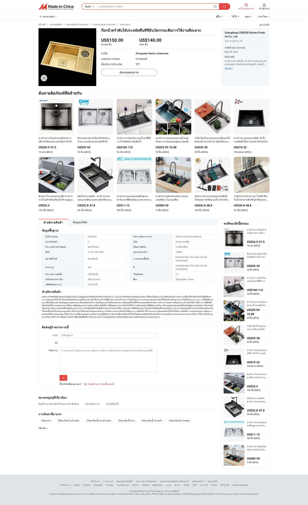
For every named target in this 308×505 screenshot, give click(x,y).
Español (86, 485)
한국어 (177, 485)
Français (109, 485)
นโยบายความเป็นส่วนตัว (146, 481)
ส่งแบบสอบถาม (129, 72)
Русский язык (123, 485)
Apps (247, 16)
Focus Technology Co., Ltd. (156, 491)
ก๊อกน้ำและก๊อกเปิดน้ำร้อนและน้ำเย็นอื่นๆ (58, 403)
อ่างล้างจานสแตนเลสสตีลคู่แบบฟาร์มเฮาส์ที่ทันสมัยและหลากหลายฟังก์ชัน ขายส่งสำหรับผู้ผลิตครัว (257, 424)
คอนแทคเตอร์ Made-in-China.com (174, 481)
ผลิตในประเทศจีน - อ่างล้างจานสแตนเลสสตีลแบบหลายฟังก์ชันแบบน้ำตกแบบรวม (257, 400)
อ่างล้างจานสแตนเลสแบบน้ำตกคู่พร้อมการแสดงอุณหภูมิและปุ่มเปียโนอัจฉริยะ (257, 303)
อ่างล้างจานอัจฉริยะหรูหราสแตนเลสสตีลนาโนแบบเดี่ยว (257, 448)
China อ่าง (46, 420)
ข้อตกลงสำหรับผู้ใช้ (124, 481)
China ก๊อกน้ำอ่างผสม (179, 420)
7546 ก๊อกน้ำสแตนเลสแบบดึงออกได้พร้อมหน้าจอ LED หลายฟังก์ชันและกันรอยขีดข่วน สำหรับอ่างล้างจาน (257, 327)
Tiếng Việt (224, 485)
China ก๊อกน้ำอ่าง (126, 420)
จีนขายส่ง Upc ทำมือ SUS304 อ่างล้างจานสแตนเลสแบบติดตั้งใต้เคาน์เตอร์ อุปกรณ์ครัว (257, 255)
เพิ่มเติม (228, 68)
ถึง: (56, 342)
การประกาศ (108, 481)
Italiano (135, 485)
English (76, 485)
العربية (168, 485)
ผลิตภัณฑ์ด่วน (198, 481)
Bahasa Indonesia (240, 485)
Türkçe (214, 485)
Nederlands (158, 485)
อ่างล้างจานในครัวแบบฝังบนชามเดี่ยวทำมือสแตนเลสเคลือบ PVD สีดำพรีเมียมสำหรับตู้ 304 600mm (257, 231)
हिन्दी (194, 485)
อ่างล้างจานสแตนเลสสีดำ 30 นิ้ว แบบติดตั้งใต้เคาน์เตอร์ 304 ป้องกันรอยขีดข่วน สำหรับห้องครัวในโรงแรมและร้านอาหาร (257, 351)
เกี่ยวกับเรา (95, 481)
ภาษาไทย (204, 485)
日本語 (186, 485)
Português (98, 485)
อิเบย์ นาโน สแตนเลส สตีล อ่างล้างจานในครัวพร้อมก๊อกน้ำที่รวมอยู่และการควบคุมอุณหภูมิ (257, 376)
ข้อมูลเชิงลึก (213, 481)
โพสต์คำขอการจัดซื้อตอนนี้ (99, 384)
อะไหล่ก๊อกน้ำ (112, 403)
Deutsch (145, 485)
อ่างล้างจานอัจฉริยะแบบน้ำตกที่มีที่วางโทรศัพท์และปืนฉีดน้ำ (257, 279)
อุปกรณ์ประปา (92, 403)
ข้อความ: (53, 350)
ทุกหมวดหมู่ (48, 16)
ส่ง (63, 377)
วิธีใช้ (234, 16)
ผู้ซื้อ (218, 16)
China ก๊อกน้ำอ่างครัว (151, 420)
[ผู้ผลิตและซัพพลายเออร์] (55, 6)
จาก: (55, 335)
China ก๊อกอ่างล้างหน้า (69, 420)
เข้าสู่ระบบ (264, 8)
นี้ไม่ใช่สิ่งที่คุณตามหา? (71, 384)
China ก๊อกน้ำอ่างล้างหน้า (98, 420)
